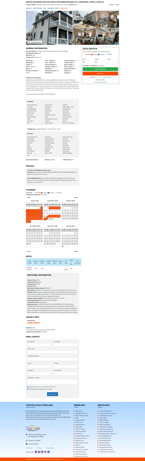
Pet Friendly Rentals (105, 438)
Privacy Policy (51, 387)
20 (45, 216)
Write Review (107, 77)
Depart (56, 363)
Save (117, 4)
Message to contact (33, 377)
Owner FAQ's (79, 427)
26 (59, 216)
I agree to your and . (42, 387)
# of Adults (30, 370)
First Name (30, 341)
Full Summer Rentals (105, 411)
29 (41, 218)
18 (57, 213)
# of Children (57, 370)
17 (54, 213)
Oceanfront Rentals (105, 445)
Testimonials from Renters (107, 452)
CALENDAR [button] (50, 8)
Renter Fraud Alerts (105, 424)
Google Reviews (79, 420)
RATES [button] (57, 8)
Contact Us (29, 448)
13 (45, 213)
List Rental (78, 433)
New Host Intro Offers (81, 449)
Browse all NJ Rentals (105, 447)
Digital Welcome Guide (81, 415)
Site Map (39, 448)
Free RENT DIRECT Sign (82, 436)
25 (57, 216)
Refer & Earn (79, 411)
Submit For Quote (100, 69)
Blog (76, 418)
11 (57, 210)
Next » (76, 197)
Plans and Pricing (80, 452)
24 (54, 216)
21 (47, 216)
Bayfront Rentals (104, 443)
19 (59, 213)
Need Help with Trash (81, 456)
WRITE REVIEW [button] (37, 8)
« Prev (28, 197)
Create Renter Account (105, 415)
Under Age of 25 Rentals (106, 429)
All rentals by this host (100, 82)
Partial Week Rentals (105, 436)
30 (27, 221)
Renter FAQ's (103, 418)
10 (54, 210)
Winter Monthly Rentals (106, 431)
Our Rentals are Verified (106, 449)
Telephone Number (33, 356)
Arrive (29, 363)
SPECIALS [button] (29, 8)
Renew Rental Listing (81, 443)
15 (50, 213)
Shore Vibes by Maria (81, 454)
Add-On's (78, 445)
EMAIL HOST (100, 73)
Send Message (52, 394)
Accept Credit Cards (81, 438)
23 (52, 216)
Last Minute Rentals (105, 440)
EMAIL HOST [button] (64, 8)
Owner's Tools (79, 440)
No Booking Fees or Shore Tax (107, 433)
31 (29, 221)
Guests (109, 59)
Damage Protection (81, 413)
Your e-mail (30, 349)
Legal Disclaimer (80, 424)
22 (50, 216)
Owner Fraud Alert (80, 431)
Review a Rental (103, 420)
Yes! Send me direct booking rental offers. (40, 389)
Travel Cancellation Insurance (107, 413)
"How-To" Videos (80, 429)
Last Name (57, 341)
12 (59, 210)
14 (47, 213)
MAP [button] (44, 8)
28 (39, 218)
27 (37, 218)
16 (52, 213)
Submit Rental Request (106, 427)
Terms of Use (41, 387)
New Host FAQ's (79, 447)
